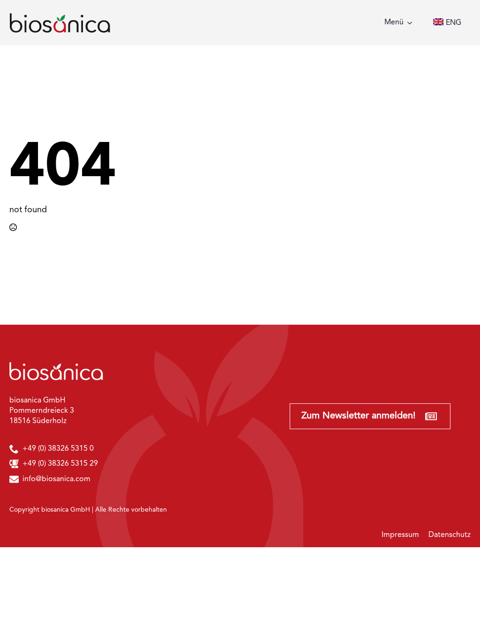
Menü (394, 22)
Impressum (400, 535)
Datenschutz (449, 535)
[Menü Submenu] (412, 23)
